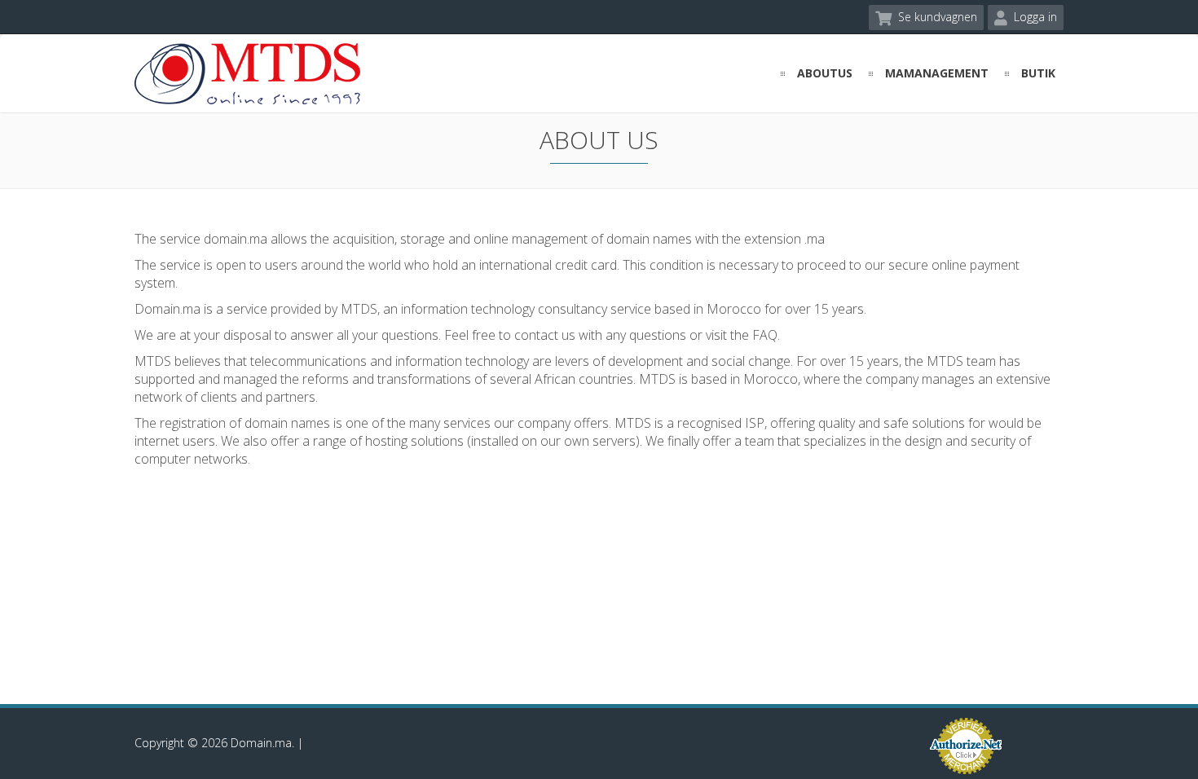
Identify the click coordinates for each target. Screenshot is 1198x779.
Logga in (1034, 16)
